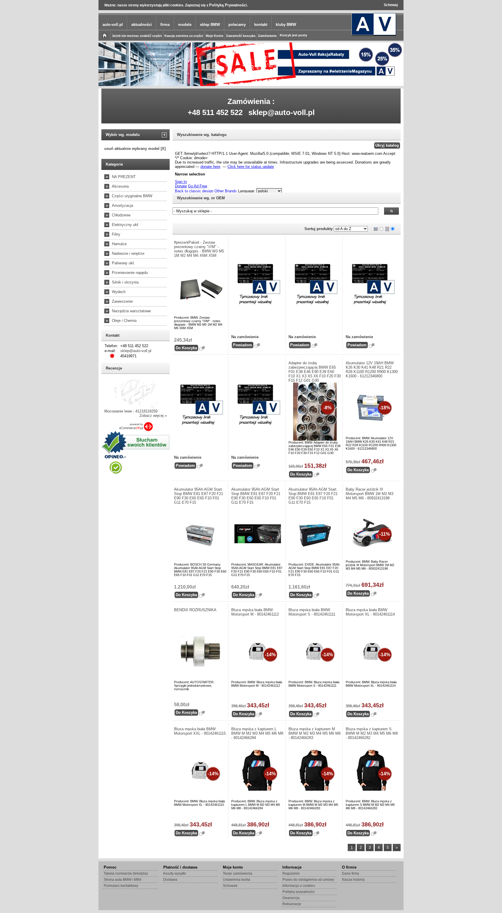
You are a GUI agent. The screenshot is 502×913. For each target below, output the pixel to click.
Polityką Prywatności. (228, 5)
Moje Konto (214, 35)
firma (165, 24)
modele (184, 24)
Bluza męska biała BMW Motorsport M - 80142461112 (255, 612)
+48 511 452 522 (215, 112)
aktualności (141, 24)
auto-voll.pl (113, 24)
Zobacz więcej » (153, 415)
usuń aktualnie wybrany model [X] (135, 148)
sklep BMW (210, 24)
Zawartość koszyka (240, 35)
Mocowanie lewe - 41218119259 (130, 411)
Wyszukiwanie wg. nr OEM (201, 198)
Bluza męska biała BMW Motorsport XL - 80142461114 (370, 612)
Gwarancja (291, 898)
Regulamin (291, 873)
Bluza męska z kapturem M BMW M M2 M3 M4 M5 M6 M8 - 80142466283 (314, 733)
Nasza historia (353, 880)
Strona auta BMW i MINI (122, 880)
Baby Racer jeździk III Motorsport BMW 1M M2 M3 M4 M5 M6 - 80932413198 (369, 493)
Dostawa (170, 880)
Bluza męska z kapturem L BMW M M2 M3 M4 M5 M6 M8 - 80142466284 (257, 733)
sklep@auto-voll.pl (281, 112)
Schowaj (391, 5)
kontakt (260, 24)
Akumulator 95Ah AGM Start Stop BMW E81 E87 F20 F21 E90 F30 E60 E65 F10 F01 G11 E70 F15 (198, 496)
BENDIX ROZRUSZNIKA (195, 610)
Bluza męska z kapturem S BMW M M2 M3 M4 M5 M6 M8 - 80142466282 (372, 733)
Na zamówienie (245, 337)
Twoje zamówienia (237, 873)
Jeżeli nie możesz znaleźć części (137, 35)
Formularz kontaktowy (121, 886)
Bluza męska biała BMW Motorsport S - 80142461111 (311, 612)
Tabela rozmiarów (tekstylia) (126, 873)
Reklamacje (291, 904)
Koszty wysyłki (174, 873)
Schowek (230, 886)
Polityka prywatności (298, 892)
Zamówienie (267, 35)
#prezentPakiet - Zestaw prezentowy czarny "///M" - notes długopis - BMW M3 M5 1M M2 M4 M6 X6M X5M (199, 249)
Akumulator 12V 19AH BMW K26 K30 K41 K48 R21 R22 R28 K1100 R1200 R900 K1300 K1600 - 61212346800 (372, 369)
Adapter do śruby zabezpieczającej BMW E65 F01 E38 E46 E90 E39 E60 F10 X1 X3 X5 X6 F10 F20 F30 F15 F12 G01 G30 (314, 372)
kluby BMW (286, 24)
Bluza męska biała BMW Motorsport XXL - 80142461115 (200, 731)
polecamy (237, 24)
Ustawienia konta (236, 880)
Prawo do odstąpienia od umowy (308, 880)
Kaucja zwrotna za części (183, 35)
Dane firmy (350, 873)
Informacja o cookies (298, 886)
